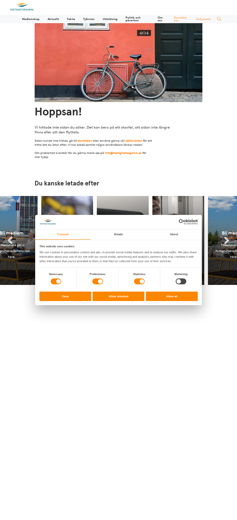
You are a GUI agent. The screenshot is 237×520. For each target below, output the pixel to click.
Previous (10, 240)
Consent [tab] (63, 234)
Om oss (160, 19)
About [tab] (174, 234)
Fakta (71, 19)
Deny (65, 296)
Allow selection (118, 296)
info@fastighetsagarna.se (123, 153)
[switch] (97, 281)
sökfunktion (134, 140)
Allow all (171, 296)
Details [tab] (118, 234)
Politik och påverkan (133, 19)
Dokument (203, 19)
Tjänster (89, 19)
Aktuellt (53, 19)
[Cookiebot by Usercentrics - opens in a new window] (181, 222)
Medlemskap (31, 19)
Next (226, 240)
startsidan (85, 140)
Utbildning (110, 19)
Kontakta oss (180, 19)
